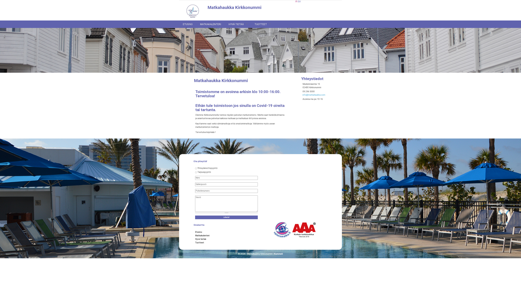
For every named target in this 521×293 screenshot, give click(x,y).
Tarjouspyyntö (204, 172)
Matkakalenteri (210, 24)
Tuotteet (261, 24)
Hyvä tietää (236, 24)
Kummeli (278, 254)
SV (299, 1)
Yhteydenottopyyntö (207, 168)
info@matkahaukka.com (314, 95)
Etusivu (188, 24)
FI (296, 1)
